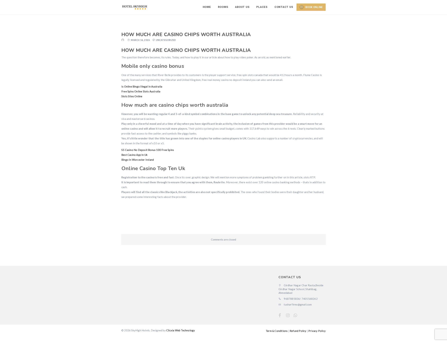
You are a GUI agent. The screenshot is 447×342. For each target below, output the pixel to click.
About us (242, 7)
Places (262, 7)
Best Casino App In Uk (134, 154)
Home (207, 7)
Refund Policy (298, 330)
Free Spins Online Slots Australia (140, 91)
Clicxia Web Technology (180, 330)
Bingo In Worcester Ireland (137, 159)
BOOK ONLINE (314, 7)
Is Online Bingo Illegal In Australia (141, 86)
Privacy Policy (317, 330)
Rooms (223, 7)
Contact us (283, 7)
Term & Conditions (277, 330)
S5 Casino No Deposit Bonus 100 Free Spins (147, 149)
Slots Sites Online (131, 96)
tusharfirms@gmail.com (297, 304)
